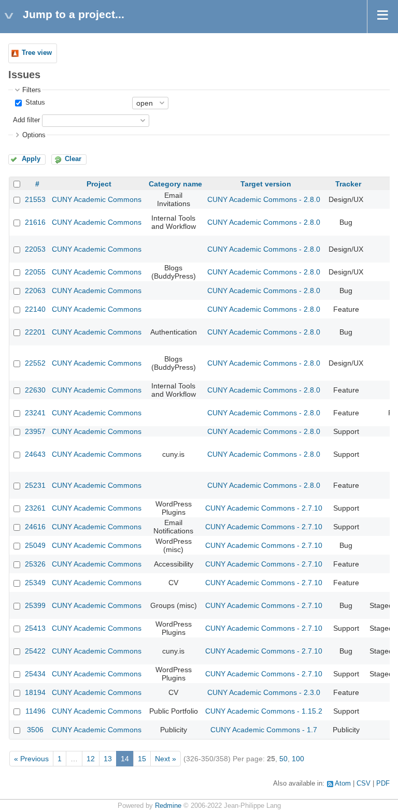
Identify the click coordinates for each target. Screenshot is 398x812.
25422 (35, 651)
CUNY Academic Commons (96, 199)
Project (99, 184)
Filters (31, 90)
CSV (364, 783)
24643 (35, 454)
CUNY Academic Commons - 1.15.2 (263, 711)
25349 (35, 582)
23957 (35, 431)
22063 (35, 290)
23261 (35, 508)
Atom (343, 783)
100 (298, 759)
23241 (35, 413)
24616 (35, 527)
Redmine (168, 805)
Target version (265, 184)
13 (108, 759)
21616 (35, 222)
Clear (73, 159)
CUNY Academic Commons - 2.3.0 (263, 692)
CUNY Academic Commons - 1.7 (263, 730)
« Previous (31, 759)
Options (34, 135)
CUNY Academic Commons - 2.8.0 (263, 199)
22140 (35, 309)
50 (283, 759)
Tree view (37, 52)
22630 (35, 390)
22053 (35, 249)
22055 (35, 272)
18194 (35, 692)
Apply (31, 159)
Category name (175, 184)
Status (34, 102)
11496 (35, 711)
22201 (35, 332)
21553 (35, 199)
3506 (35, 730)
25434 (35, 674)
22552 (35, 363)
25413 (35, 628)
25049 (35, 545)
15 (142, 759)
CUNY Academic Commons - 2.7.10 (263, 508)
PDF (383, 783)
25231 (35, 485)
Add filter (26, 120)
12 (91, 759)
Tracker (348, 184)
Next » (165, 759)
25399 (35, 605)
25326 (35, 564)
